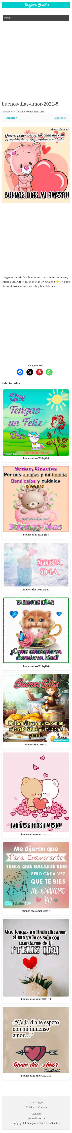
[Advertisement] (36, 58)
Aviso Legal (36, 1102)
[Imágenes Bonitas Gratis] (36, 7)
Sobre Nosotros (36, 1118)
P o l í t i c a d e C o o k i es (36, 1107)
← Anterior (10, 117)
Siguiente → (61, 117)
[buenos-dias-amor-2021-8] (36, 165)
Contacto (36, 1113)
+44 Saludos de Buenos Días (30, 111)
